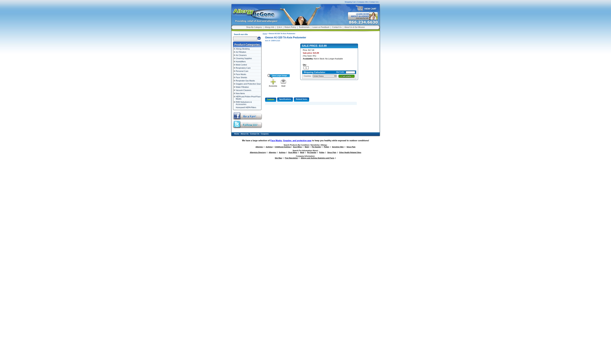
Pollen (326, 147)
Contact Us (373, 2)
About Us (245, 134)
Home (265, 33)
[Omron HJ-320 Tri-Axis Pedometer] (277, 78)
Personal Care (242, 71)
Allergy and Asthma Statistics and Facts (317, 158)
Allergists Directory (258, 152)
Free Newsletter (291, 158)
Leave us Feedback (320, 27)
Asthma (269, 147)
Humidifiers (241, 62)
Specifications (285, 99)
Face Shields (241, 77)
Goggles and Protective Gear (248, 84)
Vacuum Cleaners (243, 90)
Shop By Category (254, 27)
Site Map (278, 158)
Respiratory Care (243, 68)
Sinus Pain (351, 147)
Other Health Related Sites (350, 152)
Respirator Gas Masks (245, 81)
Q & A (279, 27)
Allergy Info (269, 27)
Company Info (362, 2)
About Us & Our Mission (354, 27)
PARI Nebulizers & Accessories (244, 103)
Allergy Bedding (243, 49)
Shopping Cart (350, 2)
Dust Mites (297, 147)
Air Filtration (241, 52)
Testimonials (304, 27)
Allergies (259, 147)
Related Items (301, 99)
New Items (240, 93)
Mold (307, 147)
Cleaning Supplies (244, 58)
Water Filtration (242, 87)
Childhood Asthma (283, 147)
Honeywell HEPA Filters (246, 107)
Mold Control (241, 65)
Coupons (265, 134)
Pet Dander (316, 147)
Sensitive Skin (338, 147)
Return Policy (290, 27)
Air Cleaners (241, 55)
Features (270, 99)
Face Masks (241, 74)
